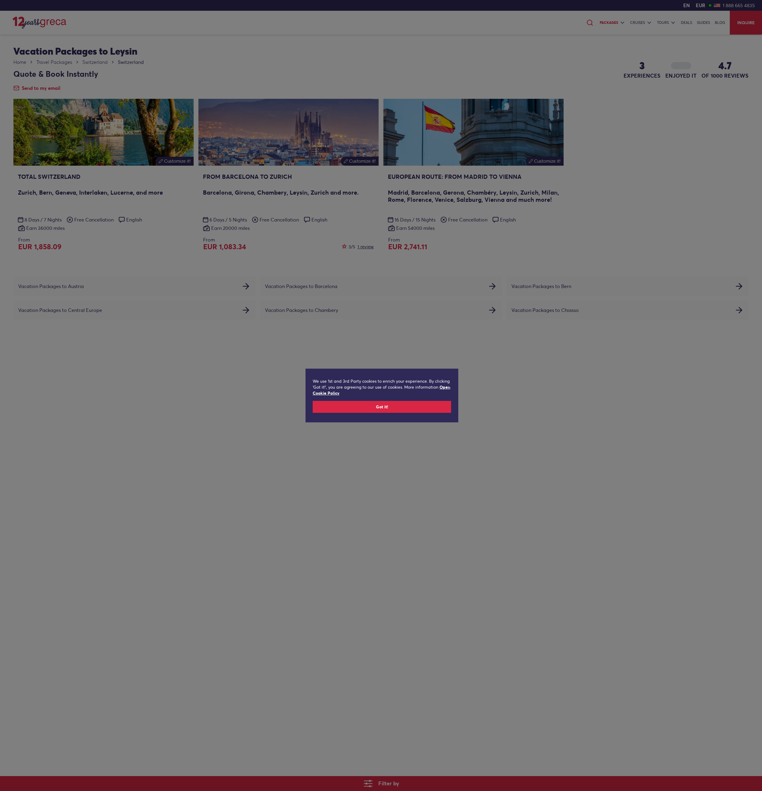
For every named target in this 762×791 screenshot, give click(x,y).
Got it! (382, 407)
